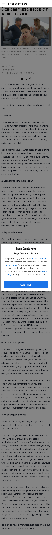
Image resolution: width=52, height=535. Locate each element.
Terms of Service (39, 258)
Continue (25, 284)
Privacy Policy (11, 264)
